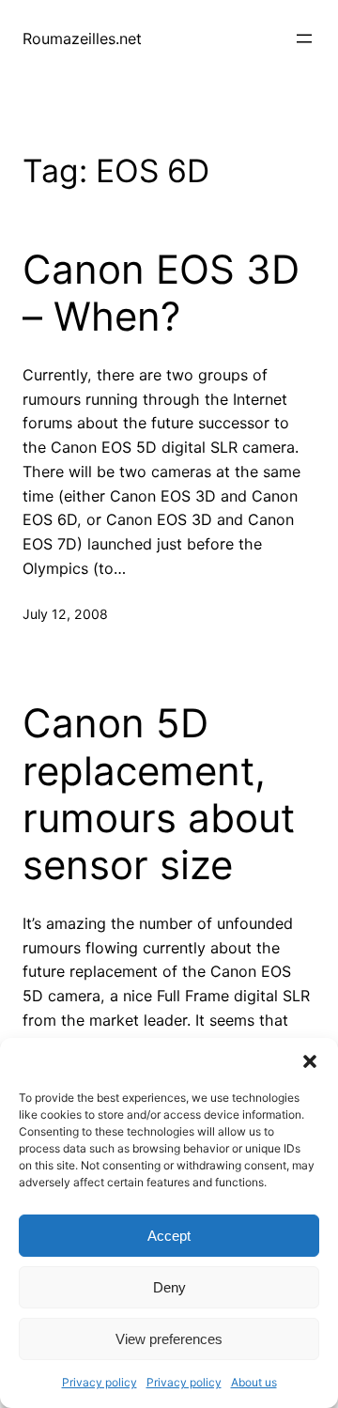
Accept (169, 1236)
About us (254, 1382)
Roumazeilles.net (82, 38)
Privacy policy (99, 1382)
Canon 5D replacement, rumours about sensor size (159, 794)
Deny (169, 1287)
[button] (309, 1061)
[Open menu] (304, 38)
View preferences (169, 1339)
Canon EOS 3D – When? (161, 293)
